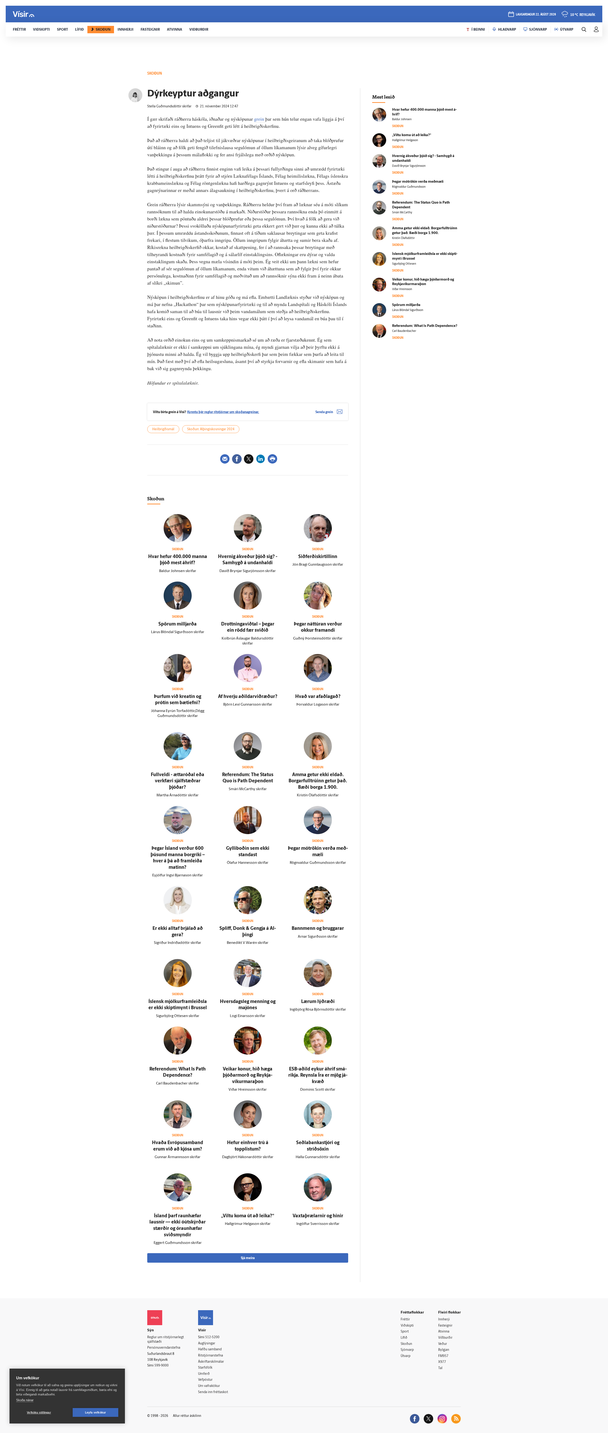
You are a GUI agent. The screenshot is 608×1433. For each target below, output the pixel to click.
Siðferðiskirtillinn (317, 556)
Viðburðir (445, 1338)
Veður (442, 1344)
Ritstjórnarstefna (210, 1355)
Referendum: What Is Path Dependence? (424, 326)
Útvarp (405, 1356)
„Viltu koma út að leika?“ (247, 1216)
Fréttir (405, 1319)
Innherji (444, 1319)
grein (259, 119)
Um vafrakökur (209, 1386)
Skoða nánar (24, 1400)
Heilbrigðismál (163, 429)
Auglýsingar (206, 1343)
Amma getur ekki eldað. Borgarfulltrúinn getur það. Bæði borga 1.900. (318, 781)
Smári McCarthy (402, 212)
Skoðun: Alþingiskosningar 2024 (210, 429)
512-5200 (212, 1337)
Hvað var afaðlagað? (318, 696)
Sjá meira (248, 1258)
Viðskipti (407, 1326)
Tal (440, 1368)
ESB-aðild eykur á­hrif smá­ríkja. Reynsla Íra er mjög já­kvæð (317, 1075)
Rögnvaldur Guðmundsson (409, 187)
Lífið (404, 1338)
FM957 (443, 1356)
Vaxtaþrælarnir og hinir (318, 1216)
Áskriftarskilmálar (211, 1362)
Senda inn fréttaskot (213, 1392)
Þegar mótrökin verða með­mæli (417, 182)
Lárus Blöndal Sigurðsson (407, 310)
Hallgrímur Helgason (405, 140)
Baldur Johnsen (402, 119)
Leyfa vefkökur (95, 1412)
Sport (405, 1331)
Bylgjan (443, 1350)
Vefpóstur (205, 1380)
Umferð (204, 1374)
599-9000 (161, 1365)
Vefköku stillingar (39, 1412)
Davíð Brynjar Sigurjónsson (409, 166)
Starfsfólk (205, 1368)
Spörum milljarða (177, 624)
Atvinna (443, 1331)
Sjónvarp (407, 1350)
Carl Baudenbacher (404, 331)
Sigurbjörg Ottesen (404, 264)
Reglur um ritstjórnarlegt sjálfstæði (165, 1340)
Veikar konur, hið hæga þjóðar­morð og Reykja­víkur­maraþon (247, 1075)
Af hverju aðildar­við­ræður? (247, 696)
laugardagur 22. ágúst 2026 (536, 14)
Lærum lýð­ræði (318, 1001)
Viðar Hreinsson (402, 289)
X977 (442, 1362)
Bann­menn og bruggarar (318, 928)
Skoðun (406, 1344)
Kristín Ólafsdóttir (403, 238)
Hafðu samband (210, 1349)
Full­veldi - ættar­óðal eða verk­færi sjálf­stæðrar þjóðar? (177, 781)
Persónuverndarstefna (163, 1348)
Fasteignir (445, 1326)
